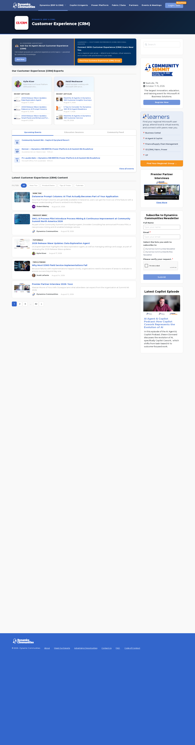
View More (161, 202)
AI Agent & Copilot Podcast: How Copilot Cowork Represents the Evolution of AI (159, 323)
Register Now (162, 102)
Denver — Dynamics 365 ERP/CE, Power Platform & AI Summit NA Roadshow (57, 149)
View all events (126, 169)
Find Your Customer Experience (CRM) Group (100, 61)
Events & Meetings (151, 5)
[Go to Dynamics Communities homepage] (24, 5)
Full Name (148, 223)
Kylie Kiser (28, 81)
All (24, 185)
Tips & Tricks (65, 185)
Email (146, 232)
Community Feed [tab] (115, 132)
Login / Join (174, 5)
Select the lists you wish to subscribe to (157, 243)
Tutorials (79, 185)
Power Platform (99, 5)
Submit (162, 277)
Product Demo (48, 185)
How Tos (33, 185)
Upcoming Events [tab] (32, 132)
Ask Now (20, 59)
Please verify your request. (158, 259)
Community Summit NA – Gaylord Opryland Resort (45, 140)
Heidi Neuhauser (74, 81)
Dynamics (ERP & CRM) (52, 5)
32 (36, 304)
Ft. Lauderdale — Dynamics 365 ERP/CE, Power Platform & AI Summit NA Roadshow (61, 158)
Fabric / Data (119, 5)
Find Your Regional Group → (162, 163)
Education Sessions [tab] (74, 132)
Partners (133, 5)
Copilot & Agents (79, 5)
